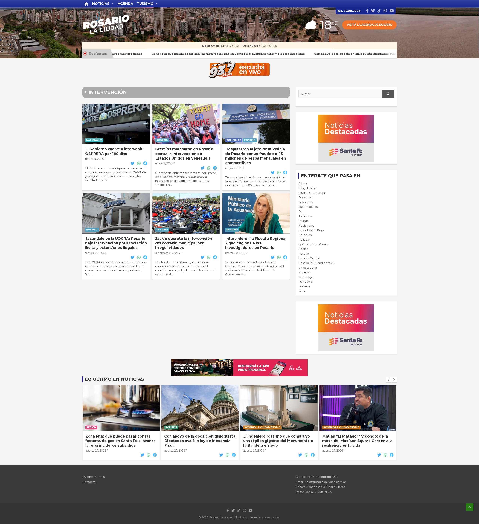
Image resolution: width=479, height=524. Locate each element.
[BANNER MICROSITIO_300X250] (346, 117)
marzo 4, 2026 (94, 158)
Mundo (303, 221)
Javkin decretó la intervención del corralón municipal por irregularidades (183, 243)
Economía (305, 202)
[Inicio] (86, 3)
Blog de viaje (307, 188)
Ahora (302, 183)
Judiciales (305, 216)
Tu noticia (305, 281)
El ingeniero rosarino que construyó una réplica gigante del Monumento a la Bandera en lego (199, 441)
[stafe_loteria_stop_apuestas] (239, 361)
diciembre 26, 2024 (167, 253)
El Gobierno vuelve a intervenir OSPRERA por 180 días (113, 151)
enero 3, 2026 (164, 163)
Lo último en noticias (114, 379)
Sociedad (305, 272)
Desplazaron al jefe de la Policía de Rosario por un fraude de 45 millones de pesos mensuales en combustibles (255, 156)
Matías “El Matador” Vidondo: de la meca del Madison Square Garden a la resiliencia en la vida (278, 441)
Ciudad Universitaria (312, 193)
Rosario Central (309, 258)
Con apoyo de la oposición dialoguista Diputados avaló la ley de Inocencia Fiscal (120, 441)
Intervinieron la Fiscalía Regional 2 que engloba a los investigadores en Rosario (255, 243)
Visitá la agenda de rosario (369, 25)
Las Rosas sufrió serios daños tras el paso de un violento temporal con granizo (356, 441)
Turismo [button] (145, 4)
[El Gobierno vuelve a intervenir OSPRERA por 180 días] (116, 124)
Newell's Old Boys (311, 230)
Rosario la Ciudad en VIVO (316, 263)
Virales (302, 291)
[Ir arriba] (469, 507)
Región (303, 249)
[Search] (388, 94)
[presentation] (388, 379)
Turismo (304, 286)
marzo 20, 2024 (235, 253)
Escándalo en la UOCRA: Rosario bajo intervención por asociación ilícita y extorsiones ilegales (116, 243)
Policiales (233, 140)
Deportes (305, 197)
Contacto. (89, 482)
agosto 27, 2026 (95, 450)
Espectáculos (308, 207)
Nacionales (94, 140)
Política (303, 239)
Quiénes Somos (93, 477)
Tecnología (306, 277)
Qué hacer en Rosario (313, 244)
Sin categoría (307, 267)
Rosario (162, 140)
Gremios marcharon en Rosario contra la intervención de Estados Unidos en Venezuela (184, 153)
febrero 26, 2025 (95, 253)
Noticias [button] (100, 4)
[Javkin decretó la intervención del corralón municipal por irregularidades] (186, 213)
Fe (300, 211)
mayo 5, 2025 (233, 168)
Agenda (125, 4)
